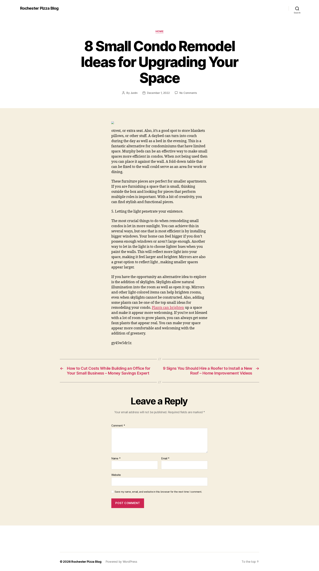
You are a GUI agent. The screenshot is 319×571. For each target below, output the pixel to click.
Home (159, 31)
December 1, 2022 (158, 93)
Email (165, 458)
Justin (134, 93)
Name (115, 458)
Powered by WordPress (121, 561)
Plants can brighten (168, 307)
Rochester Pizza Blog (39, 8)
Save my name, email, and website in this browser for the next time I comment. (158, 491)
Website (116, 474)
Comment (118, 425)
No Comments (188, 93)
